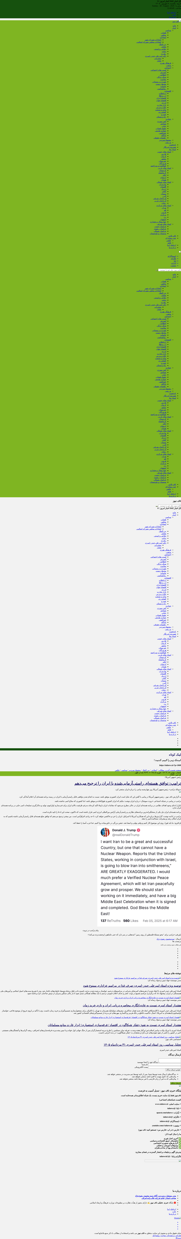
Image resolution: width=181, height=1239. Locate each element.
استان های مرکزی (163, 205)
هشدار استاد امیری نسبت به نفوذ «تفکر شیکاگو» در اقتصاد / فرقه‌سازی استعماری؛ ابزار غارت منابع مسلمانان (114, 1025)
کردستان (162, 170)
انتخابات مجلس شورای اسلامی (148, 42)
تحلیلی (163, 47)
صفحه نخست (175, 770)
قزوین (163, 212)
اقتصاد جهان (161, 100)
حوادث (168, 119)
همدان (163, 180)
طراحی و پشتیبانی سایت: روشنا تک (167, 1235)
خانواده (163, 86)
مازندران (162, 184)
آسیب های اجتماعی (158, 70)
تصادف (163, 124)
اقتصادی (167, 91)
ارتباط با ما (171, 12)
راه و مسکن (161, 117)
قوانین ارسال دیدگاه (173, 1070)
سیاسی (168, 30)
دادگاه (163, 135)
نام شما (145, 1064)
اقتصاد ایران (161, 98)
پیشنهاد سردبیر (165, 140)
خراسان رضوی (160, 229)
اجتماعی (167, 68)
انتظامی (163, 75)
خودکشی (162, 133)
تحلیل (159, 61)
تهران (164, 208)
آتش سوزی (161, 121)
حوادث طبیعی (160, 131)
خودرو (163, 114)
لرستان (163, 177)
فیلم (169, 243)
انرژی (164, 103)
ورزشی (168, 142)
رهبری (163, 54)
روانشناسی (161, 89)
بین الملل (162, 44)
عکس (168, 240)
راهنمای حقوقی (160, 138)
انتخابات (163, 37)
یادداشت (172, 145)
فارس (163, 154)
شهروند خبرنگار (169, 147)
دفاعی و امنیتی (160, 49)
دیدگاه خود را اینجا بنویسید (147, 1062)
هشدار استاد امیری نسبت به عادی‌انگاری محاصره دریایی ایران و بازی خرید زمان (132, 1005)
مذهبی (168, 65)
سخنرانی (157, 58)
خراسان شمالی (160, 231)
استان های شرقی (164, 224)
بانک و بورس (161, 107)
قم (165, 210)
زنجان (163, 203)
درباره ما (172, 17)
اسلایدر (154, 770)
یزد (165, 217)
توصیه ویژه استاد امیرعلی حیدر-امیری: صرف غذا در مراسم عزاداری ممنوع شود (132, 985)
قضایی (163, 33)
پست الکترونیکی (141, 1067)
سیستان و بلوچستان (158, 233)
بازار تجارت (161, 105)
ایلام (164, 175)
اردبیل (163, 189)
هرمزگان (162, 163)
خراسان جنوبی (160, 226)
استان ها (172, 149)
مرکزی (163, 215)
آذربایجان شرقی (159, 198)
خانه (174, 26)
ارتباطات (162, 93)
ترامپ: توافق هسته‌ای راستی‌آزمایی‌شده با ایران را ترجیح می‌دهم (127, 783)
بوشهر (163, 159)
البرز (164, 196)
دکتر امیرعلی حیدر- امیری (155, 56)
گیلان (164, 191)
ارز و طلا (162, 96)
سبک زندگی (161, 77)
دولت (164, 51)
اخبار (174, 28)
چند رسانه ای (170, 238)
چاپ (174, 15)
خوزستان (162, 161)
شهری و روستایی (159, 82)
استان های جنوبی (164, 152)
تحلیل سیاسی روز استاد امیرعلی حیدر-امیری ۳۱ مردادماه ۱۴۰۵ (142, 1044)
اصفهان (163, 219)
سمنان (163, 194)
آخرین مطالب (164, 770)
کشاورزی (162, 112)
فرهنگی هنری (165, 63)
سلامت (163, 79)
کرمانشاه (162, 173)
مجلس (163, 35)
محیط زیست (161, 84)
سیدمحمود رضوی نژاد (165, 939)
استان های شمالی (164, 182)
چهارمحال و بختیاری (158, 222)
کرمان (163, 156)
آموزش (163, 72)
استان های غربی (164, 168)
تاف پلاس (172, 236)
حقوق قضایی (161, 128)
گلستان (163, 187)
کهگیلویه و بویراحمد (158, 166)
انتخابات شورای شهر (153, 40)
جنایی (164, 126)
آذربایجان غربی (160, 201)
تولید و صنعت (160, 110)
